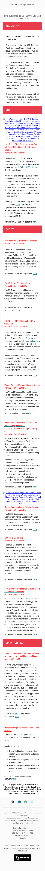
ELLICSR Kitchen (29, 167)
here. (35, 634)
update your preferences (20, 848)
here (18, 205)
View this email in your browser (22, 5)
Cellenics (34, 341)
